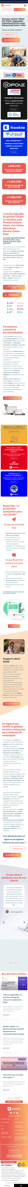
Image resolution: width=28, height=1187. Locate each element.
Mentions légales (18, 1122)
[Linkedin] (17, 1113)
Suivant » (18, 1098)
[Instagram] (14, 1113)
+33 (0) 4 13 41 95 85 (14, 1116)
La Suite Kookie (5, 1122)
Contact (16, 1119)
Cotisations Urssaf (6, 1137)
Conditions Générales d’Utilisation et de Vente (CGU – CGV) (20, 1138)
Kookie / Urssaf (18, 1133)
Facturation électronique (4, 1133)
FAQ (2, 1125)
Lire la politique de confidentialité (10, 1180)
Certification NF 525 (19, 1130)
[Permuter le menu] (25, 5)
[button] (3, 922)
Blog (2, 1128)
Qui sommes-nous (5, 1119)
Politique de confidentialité (18, 1126)
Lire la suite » (6, 1014)
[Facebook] (11, 1113)
